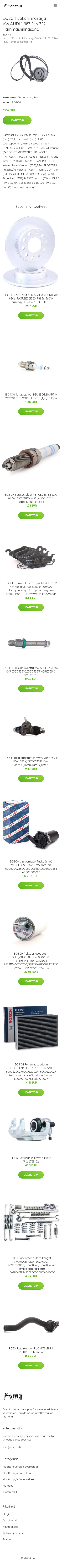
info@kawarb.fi (12, 1447)
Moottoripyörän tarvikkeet (19, 1479)
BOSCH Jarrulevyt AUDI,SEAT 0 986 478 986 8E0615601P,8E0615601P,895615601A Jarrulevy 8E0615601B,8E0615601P (31, 298)
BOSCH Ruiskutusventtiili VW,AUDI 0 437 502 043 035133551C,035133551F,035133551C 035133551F (31, 671)
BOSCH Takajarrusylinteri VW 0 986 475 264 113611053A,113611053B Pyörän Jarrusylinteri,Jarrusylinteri (31, 761)
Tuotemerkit (25, 97)
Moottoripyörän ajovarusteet (20, 1466)
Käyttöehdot (10, 1526)
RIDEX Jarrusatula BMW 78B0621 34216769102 (31, 1159)
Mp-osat (8, 1485)
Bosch (37, 97)
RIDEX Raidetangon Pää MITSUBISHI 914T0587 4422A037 (31, 1350)
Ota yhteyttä (10, 1520)
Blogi (6, 1514)
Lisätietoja (17, 120)
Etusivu (7, 34)
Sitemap (7, 1539)
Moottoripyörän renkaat (17, 1473)
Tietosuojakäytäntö (14, 1533)
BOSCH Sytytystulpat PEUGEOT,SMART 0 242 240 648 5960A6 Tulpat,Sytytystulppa (31, 396)
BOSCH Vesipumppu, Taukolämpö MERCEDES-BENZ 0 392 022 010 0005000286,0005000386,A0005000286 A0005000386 (31, 867)
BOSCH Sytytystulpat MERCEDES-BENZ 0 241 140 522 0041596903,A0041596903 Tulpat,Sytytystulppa (31, 498)
